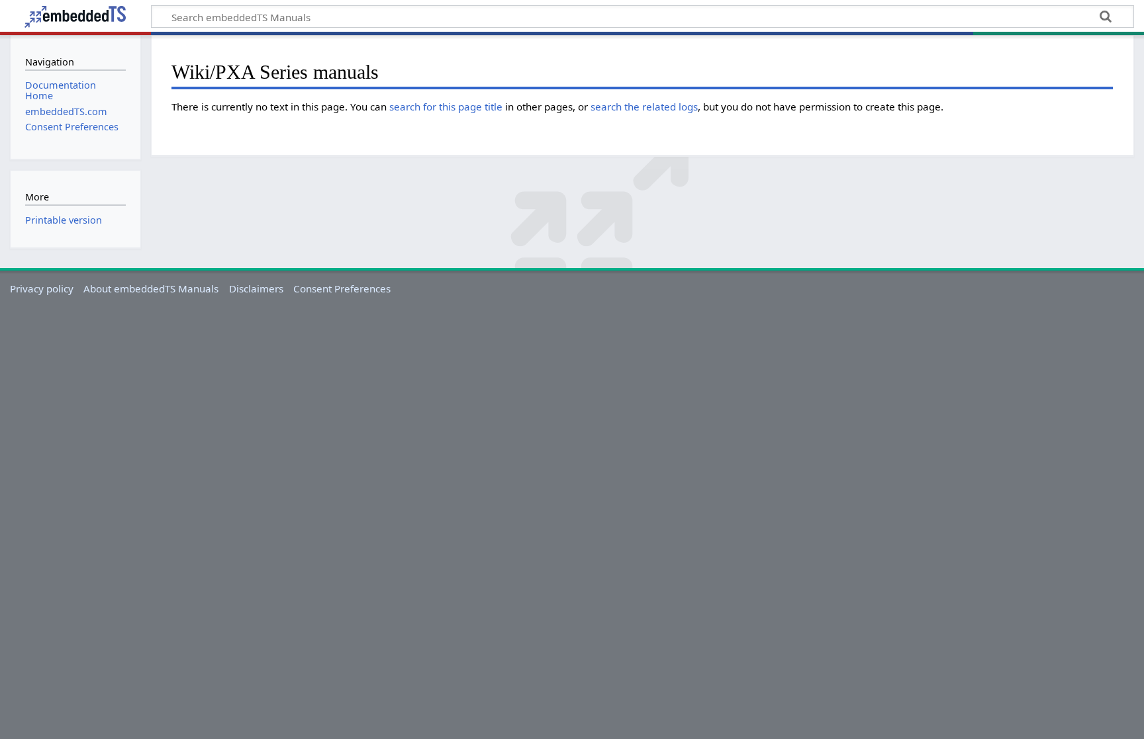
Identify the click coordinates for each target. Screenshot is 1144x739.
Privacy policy (41, 288)
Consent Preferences (342, 288)
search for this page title (445, 106)
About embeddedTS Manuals (150, 288)
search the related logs (644, 106)
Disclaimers (256, 288)
